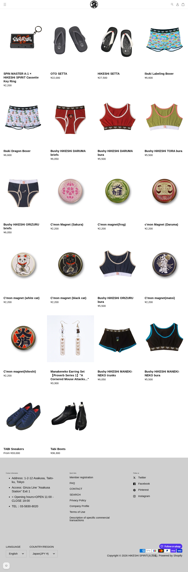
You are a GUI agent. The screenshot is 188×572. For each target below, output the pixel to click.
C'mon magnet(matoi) (164, 273)
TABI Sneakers (23, 422)
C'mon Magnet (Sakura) (70, 200)
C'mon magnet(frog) (117, 200)
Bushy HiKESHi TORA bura (164, 126)
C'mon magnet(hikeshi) (23, 349)
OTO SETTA (70, 51)
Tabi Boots (70, 422)
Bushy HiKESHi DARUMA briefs (70, 126)
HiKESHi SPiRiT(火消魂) (142, 555)
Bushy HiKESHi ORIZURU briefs (23, 200)
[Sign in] (177, 4)
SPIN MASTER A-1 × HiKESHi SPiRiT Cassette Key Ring (23, 51)
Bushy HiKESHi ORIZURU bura (117, 273)
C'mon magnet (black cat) (70, 273)
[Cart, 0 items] (183, 4)
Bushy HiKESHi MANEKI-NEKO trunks (117, 349)
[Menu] (5, 4)
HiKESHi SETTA (117, 51)
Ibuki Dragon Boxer (23, 126)
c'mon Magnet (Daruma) (164, 200)
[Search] (172, 4)
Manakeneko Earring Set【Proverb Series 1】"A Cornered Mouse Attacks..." (70, 349)
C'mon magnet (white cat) (23, 273)
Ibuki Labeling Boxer (164, 51)
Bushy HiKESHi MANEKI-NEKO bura (164, 349)
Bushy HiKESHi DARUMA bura (117, 126)
